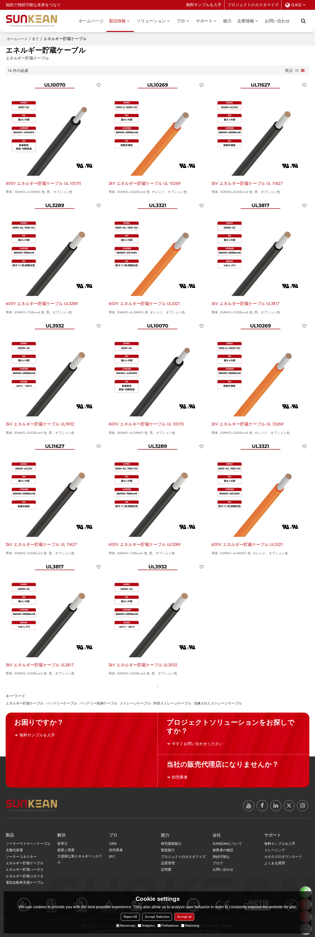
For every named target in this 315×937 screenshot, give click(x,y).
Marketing (192, 925)
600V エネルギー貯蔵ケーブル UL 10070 (43, 183)
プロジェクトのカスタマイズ (253, 5)
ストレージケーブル (135, 703)
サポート (204, 21)
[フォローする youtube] (248, 805)
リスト (297, 70)
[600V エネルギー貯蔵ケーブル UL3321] (157, 248)
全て (35, 38)
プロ (181, 21)
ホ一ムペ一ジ (91, 21)
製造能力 (168, 850)
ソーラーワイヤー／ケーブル (28, 843)
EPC (112, 856)
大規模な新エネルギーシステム (79, 859)
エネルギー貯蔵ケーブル (25, 703)
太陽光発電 (14, 850)
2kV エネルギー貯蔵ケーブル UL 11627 (247, 183)
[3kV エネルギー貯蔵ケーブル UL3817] (260, 248)
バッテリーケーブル (61, 703)
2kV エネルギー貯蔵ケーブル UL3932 (40, 424)
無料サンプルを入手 (203, 5)
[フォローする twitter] (289, 805)
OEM (113, 843)
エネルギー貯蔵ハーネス (25, 869)
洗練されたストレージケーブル (218, 703)
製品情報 (117, 21)
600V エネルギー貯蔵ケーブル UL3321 (144, 304)
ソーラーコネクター (21, 856)
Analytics (148, 925)
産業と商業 (66, 850)
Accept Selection (157, 917)
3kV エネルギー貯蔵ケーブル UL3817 (245, 304)
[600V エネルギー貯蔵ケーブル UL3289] (55, 248)
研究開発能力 (171, 843)
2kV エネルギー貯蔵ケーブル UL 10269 (145, 183)
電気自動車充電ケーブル (25, 882)
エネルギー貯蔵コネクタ (25, 876)
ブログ (218, 863)
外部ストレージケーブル (172, 703)
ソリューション (151, 21)
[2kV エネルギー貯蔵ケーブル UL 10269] (157, 128)
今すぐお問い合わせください (197, 744)
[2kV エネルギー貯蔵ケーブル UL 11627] (260, 128)
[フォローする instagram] (302, 805)
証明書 (166, 869)
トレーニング (274, 850)
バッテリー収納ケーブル (98, 703)
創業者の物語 (223, 850)
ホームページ (17, 38)
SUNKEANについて (227, 843)
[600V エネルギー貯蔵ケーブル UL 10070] (55, 128)
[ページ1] (149, 687)
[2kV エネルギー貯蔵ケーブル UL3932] (55, 368)
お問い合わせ (277, 21)
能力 (227, 21)
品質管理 (168, 863)
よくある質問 (274, 863)
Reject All (130, 917)
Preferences (170, 925)
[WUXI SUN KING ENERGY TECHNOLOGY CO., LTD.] (31, 21)
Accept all (184, 917)
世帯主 (62, 843)
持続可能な (221, 856)
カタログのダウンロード (283, 856)
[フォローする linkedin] (275, 805)
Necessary (127, 925)
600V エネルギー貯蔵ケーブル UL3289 (42, 304)
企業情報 (245, 21)
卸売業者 (180, 777)
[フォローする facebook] (262, 805)
